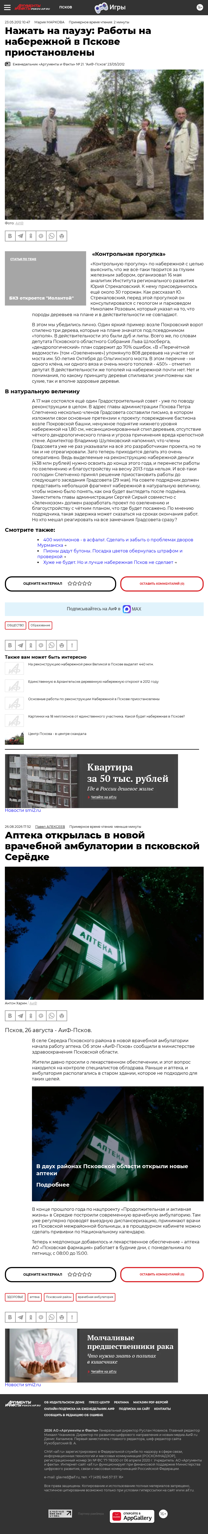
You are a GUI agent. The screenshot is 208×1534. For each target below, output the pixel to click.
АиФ (33, 1003)
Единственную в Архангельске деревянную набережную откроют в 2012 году (93, 682)
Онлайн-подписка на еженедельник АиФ (79, 1409)
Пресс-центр (99, 1402)
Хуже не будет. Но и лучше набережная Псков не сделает (108, 562)
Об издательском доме (64, 1402)
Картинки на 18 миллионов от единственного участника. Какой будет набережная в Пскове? (106, 716)
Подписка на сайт (134, 1409)
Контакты (162, 1409)
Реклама (121, 1402)
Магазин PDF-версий (150, 1402)
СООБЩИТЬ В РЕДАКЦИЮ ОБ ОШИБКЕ (73, 1415)
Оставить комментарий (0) (162, 584)
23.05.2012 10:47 (17, 22)
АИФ (19, 223)
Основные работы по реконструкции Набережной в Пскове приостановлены (94, 699)
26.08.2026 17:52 (18, 827)
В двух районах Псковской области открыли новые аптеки (112, 1170)
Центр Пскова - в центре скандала (57, 734)
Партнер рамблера (91, 1513)
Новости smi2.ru (23, 810)
